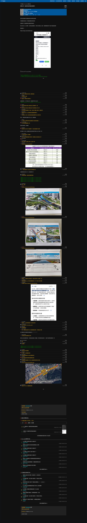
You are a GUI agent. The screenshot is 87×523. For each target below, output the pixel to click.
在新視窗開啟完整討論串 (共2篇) (43, 435)
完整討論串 (24, 420)
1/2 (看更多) (26, 14)
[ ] (25, 442)
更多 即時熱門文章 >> (43, 503)
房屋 (26, 405)
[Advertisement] (43, 85)
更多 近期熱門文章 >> (43, 469)
